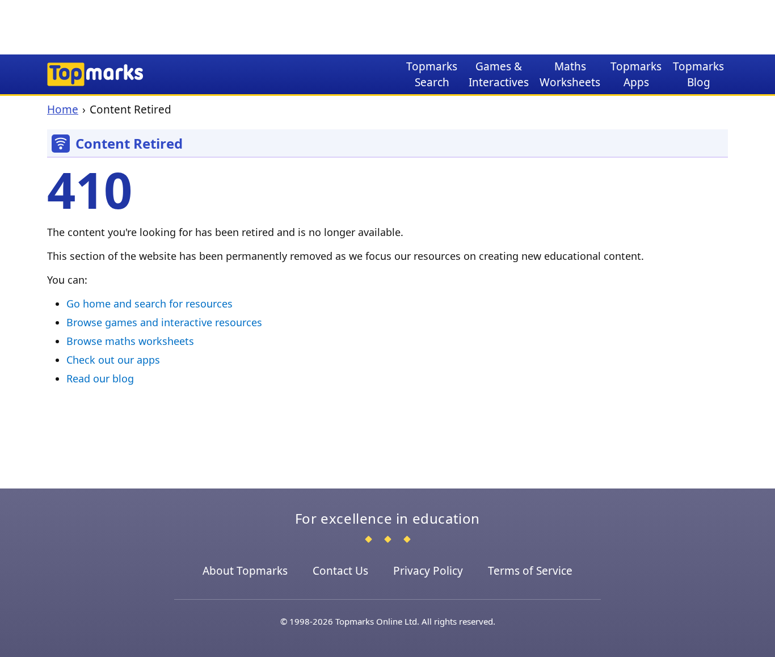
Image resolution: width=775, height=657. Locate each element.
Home (62, 109)
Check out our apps (113, 360)
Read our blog (100, 378)
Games (499, 74)
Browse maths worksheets (130, 341)
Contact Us (340, 570)
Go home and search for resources (149, 303)
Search (431, 74)
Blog (698, 74)
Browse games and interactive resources (164, 322)
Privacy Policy (428, 570)
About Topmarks (245, 570)
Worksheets (570, 74)
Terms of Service (530, 570)
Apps (636, 74)
